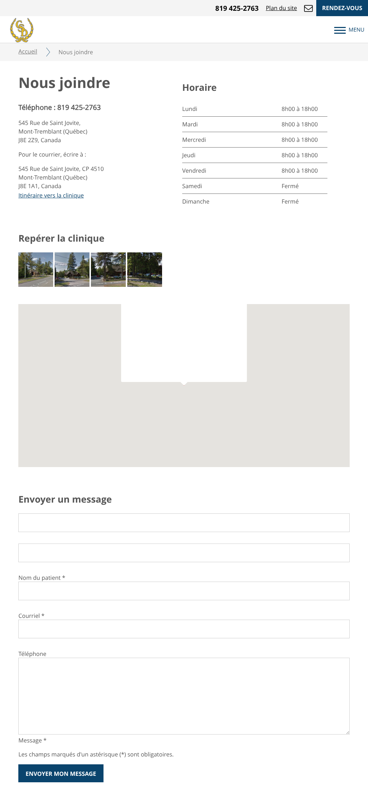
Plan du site (281, 8)
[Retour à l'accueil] (21, 29)
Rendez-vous (342, 8)
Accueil (27, 51)
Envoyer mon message (61, 774)
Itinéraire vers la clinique (51, 195)
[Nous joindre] (308, 8)
